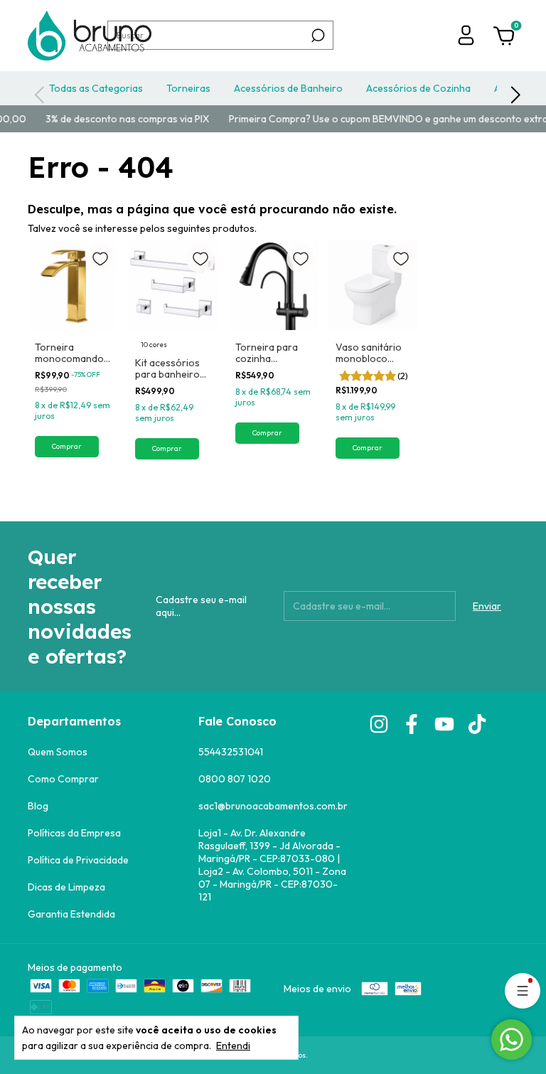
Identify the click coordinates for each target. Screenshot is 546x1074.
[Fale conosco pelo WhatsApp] (511, 1039)
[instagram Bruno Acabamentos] (379, 724)
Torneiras (188, 88)
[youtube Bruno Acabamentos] (444, 724)
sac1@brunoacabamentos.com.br (273, 805)
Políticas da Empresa (74, 832)
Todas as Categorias (96, 88)
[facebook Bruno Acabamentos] (412, 724)
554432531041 (230, 751)
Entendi (233, 1045)
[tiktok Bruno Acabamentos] (477, 724)
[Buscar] (317, 35)
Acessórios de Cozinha (418, 88)
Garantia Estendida (71, 914)
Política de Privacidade (78, 860)
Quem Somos (57, 751)
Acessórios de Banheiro (288, 88)
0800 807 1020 (234, 778)
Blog (38, 805)
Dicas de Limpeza (66, 887)
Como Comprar (63, 778)
